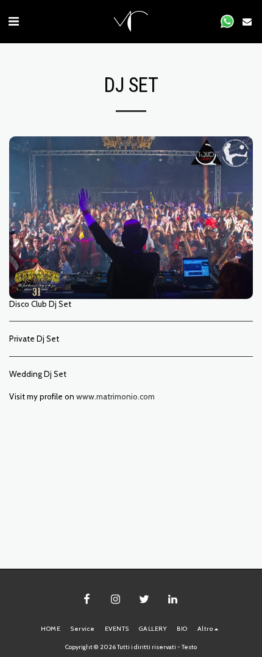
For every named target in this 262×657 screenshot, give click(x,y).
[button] (13, 21)
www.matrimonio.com (115, 396)
